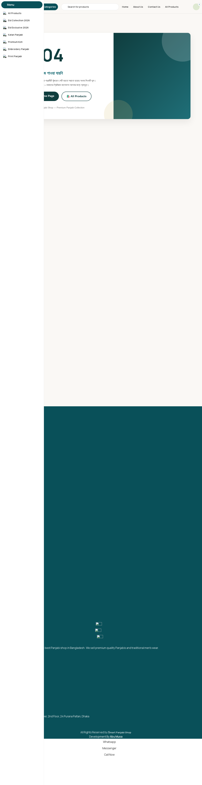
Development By (105, 736)
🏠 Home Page (45, 96)
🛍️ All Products (76, 96)
